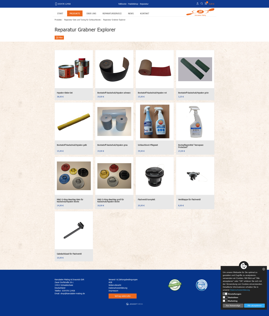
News (131, 13)
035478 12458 (64, 4)
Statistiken (233, 297)
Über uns (91, 13)
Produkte (75, 13)
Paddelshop (133, 4)
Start (60, 13)
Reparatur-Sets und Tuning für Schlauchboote (82, 20)
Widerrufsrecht (115, 285)
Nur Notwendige (233, 305)
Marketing (232, 301)
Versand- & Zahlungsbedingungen (123, 279)
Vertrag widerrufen (123, 296)
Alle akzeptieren (254, 305)
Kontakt (144, 13)
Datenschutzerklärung (118, 288)
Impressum (113, 290)
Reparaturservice (112, 13)
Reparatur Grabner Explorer (114, 20)
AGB (110, 282)
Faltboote (122, 4)
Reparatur (144, 4)
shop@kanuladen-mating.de (73, 293)
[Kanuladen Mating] (200, 11)
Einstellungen (234, 294)
